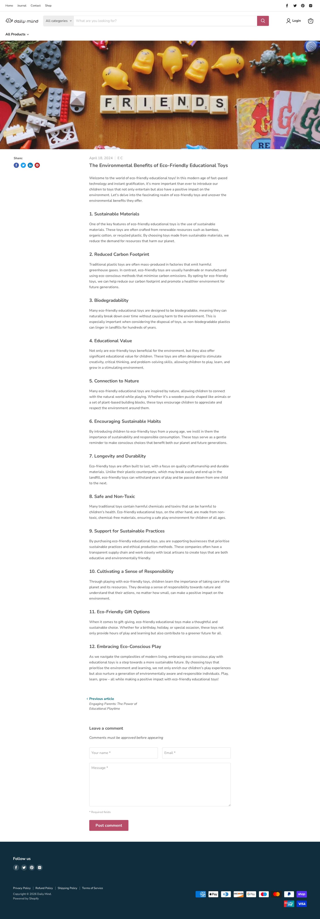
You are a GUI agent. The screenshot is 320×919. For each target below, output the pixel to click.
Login (296, 20)
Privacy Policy (22, 888)
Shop (48, 5)
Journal (21, 5)
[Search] (263, 21)
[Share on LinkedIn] (30, 165)
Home (9, 5)
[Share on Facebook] (16, 165)
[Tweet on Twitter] (23, 165)
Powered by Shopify (26, 899)
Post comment (109, 825)
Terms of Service (92, 888)
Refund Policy (44, 888)
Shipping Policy (67, 888)
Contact (36, 5)
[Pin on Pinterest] (37, 165)
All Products (15, 34)
